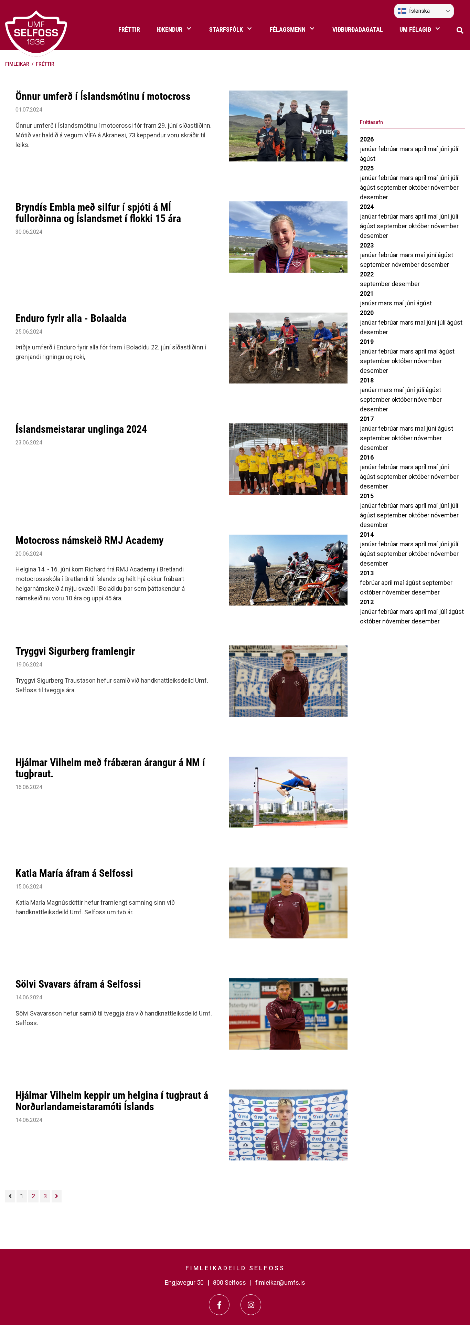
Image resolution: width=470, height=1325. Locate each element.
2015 (367, 495)
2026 (367, 139)
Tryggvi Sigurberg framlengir (75, 651)
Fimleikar (17, 64)
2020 (367, 312)
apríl (421, 149)
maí (433, 149)
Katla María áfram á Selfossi (74, 873)
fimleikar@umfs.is (280, 1282)
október (419, 187)
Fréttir (45, 64)
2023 (367, 245)
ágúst (367, 158)
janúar (369, 149)
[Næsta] (57, 1196)
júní (444, 149)
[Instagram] (251, 1304)
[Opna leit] (460, 29)
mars (407, 149)
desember (374, 197)
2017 (367, 418)
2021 (367, 293)
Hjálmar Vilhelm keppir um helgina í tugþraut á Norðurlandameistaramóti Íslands (111, 1101)
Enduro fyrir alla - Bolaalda (71, 318)
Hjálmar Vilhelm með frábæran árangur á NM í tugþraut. (110, 768)
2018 (367, 380)
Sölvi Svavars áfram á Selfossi (78, 984)
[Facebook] (219, 1304)
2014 (367, 534)
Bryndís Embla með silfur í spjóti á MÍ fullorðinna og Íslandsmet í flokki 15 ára (98, 212)
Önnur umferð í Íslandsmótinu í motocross (103, 96)
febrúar (388, 149)
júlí (454, 149)
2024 (367, 206)
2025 (367, 168)
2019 (367, 341)
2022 (367, 274)
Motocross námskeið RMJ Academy (89, 540)
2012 (367, 602)
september (392, 187)
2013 (367, 573)
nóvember (445, 187)
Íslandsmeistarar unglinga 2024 (81, 429)
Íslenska (419, 11)
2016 (367, 457)
